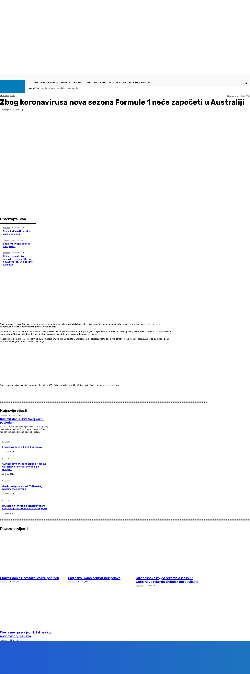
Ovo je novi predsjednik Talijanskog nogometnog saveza (22, 487)
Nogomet (6, 228)
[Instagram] (36, 667)
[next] (241, 88)
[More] (245, 114)
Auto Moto (4, 96)
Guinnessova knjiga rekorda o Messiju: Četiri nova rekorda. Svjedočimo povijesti (18, 260)
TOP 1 (12, 96)
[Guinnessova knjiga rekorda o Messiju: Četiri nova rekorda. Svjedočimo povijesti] (168, 553)
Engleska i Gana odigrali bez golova (22, 447)
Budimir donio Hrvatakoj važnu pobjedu (60, 88)
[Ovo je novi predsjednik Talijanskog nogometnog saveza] (32, 608)
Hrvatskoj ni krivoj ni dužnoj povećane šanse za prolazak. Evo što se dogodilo (24, 507)
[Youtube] (52, 667)
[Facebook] (213, 114)
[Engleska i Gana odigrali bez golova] (100, 553)
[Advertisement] (87, 302)
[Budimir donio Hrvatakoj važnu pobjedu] (32, 553)
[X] (224, 114)
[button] (246, 83)
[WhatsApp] (234, 114)
